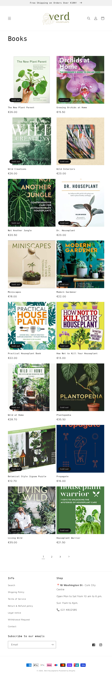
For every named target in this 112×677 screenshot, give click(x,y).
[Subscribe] (52, 644)
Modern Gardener (66, 292)
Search (11, 585)
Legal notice (14, 612)
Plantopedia (64, 415)
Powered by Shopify (67, 671)
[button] (9, 18)
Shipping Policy (16, 592)
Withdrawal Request (19, 619)
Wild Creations (17, 169)
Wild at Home (16, 415)
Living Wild (15, 538)
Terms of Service (17, 599)
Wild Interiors (66, 169)
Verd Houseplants (51, 671)
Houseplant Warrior (68, 538)
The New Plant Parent (21, 107)
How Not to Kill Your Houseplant (77, 353)
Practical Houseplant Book (24, 353)
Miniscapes (14, 292)
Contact (12, 626)
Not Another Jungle (20, 230)
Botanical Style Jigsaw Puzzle (27, 476)
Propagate (62, 476)
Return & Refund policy (20, 605)
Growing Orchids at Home (72, 107)
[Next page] (68, 556)
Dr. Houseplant (66, 230)
